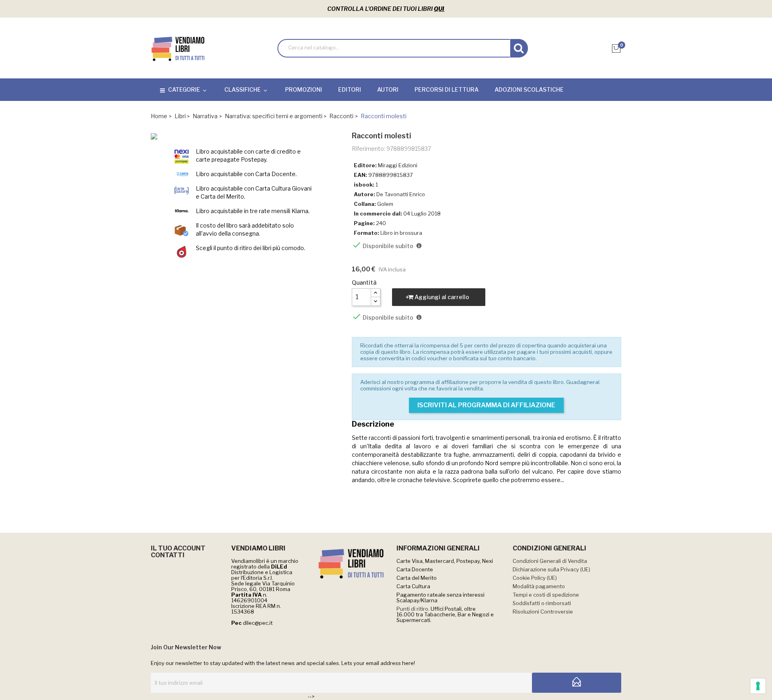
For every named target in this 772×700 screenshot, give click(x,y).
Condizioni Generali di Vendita (550, 561)
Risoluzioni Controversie (543, 611)
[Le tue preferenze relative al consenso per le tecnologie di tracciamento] (758, 686)
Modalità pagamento (539, 586)
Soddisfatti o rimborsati (542, 603)
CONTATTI (168, 555)
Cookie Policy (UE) (535, 578)
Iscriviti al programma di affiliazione (486, 405)
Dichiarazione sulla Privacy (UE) (551, 569)
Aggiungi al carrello (441, 297)
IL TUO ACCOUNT (178, 548)
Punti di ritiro (412, 609)
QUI (439, 8)
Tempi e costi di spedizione (546, 594)
